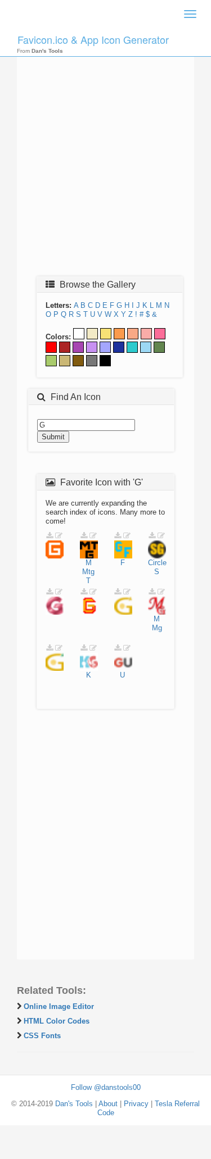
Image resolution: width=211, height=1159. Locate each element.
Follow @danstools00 (106, 1087)
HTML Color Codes (56, 1021)
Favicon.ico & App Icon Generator (93, 39)
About (108, 1103)
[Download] (49, 535)
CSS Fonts (42, 1035)
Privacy (136, 1103)
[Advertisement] (105, 159)
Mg (157, 628)
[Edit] (58, 535)
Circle (157, 562)
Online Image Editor (59, 1006)
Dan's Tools (74, 1103)
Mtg (88, 571)
